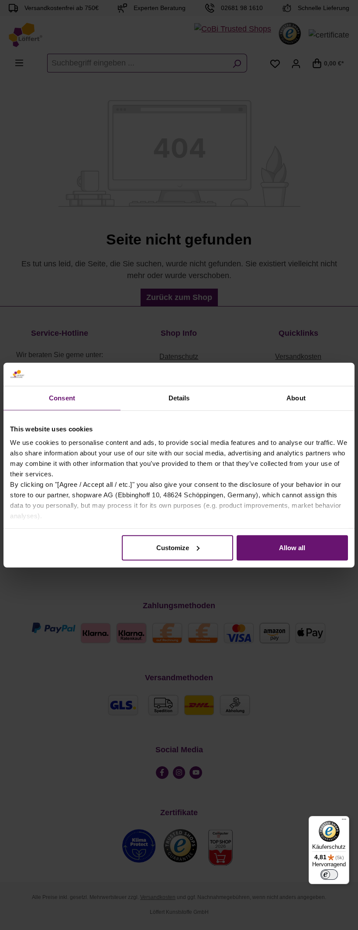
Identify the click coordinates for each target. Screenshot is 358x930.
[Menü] (344, 821)
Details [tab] (179, 397)
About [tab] (296, 397)
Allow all (292, 547)
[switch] (329, 874)
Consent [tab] (62, 397)
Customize (172, 547)
